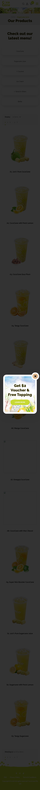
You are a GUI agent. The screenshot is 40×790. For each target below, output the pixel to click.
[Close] (35, 376)
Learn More (20, 402)
